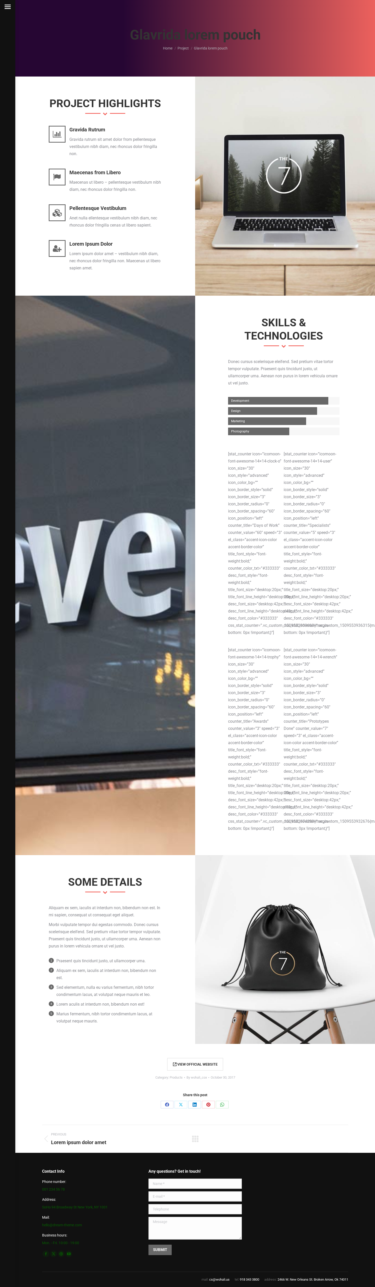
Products (176, 1077)
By (196, 1077)
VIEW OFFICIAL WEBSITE (197, 1064)
